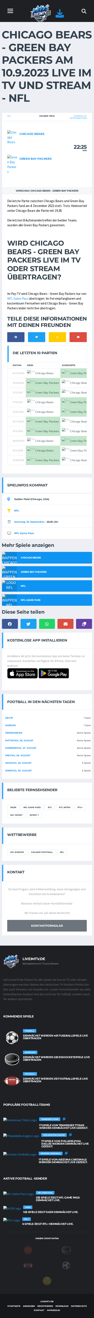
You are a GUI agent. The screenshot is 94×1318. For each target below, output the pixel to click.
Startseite (13, 1306)
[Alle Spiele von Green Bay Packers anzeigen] (12, 164)
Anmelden (29, 1306)
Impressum (53, 1310)
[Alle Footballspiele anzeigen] (12, 1081)
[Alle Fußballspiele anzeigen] (12, 1038)
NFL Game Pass (17, 298)
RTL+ (80, 807)
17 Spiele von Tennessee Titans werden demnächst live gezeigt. (63, 1126)
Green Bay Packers (35, 158)
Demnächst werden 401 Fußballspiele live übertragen (55, 1037)
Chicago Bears (31, 134)
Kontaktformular (47, 925)
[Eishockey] (66, 1250)
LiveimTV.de (46, 1301)
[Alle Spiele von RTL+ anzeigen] (11, 1220)
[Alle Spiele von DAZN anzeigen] (12, 1208)
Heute (9, 717)
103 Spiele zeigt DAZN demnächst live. (50, 1212)
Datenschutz (79, 1306)
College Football (42, 852)
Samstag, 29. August (18, 762)
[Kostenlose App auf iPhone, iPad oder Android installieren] (60, 15)
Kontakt (39, 1310)
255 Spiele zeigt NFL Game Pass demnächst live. (58, 1199)
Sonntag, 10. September (29, 521)
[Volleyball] (47, 1281)
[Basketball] (28, 1250)
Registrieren (45, 1306)
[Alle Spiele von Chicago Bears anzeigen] (12, 137)
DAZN (13, 807)
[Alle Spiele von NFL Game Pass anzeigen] (18, 1193)
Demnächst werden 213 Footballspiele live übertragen (55, 1080)
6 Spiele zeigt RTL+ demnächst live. (47, 1224)
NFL (9, 116)
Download (62, 1306)
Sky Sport (16, 815)
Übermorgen (13, 732)
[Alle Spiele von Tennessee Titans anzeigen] (20, 1120)
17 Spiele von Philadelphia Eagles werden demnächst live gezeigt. (65, 1143)
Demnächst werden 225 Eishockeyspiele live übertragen (56, 1058)
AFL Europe (17, 852)
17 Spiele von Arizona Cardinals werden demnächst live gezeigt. (63, 1161)
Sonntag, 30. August (18, 770)
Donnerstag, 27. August (20, 748)
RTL (50, 807)
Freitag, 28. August (17, 755)
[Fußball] (66, 1265)
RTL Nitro (64, 807)
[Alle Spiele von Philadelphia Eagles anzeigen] (21, 1136)
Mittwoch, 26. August (19, 740)
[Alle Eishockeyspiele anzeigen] (12, 1059)
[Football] (28, 1265)
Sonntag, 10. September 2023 (78, 117)
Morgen (10, 725)
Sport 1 (34, 815)
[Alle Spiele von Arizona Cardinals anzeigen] (20, 1154)
